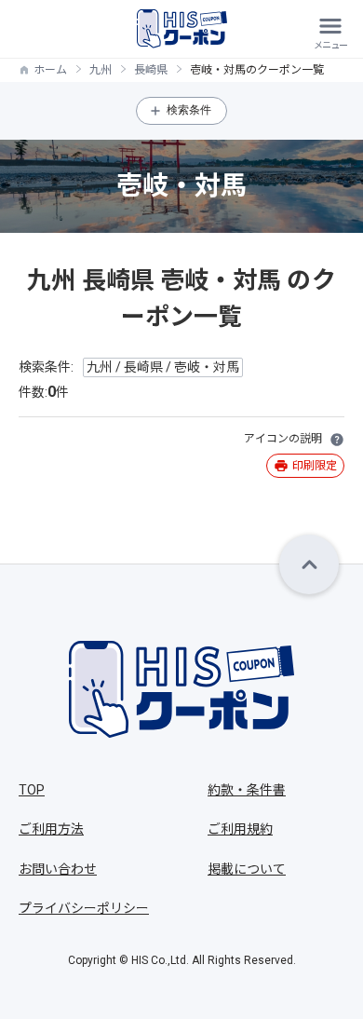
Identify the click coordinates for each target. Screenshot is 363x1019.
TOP (32, 789)
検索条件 (189, 109)
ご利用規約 (240, 829)
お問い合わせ (58, 869)
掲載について (247, 869)
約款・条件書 (247, 789)
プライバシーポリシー (84, 908)
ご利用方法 (51, 829)
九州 (100, 69)
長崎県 (151, 69)
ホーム (50, 69)
